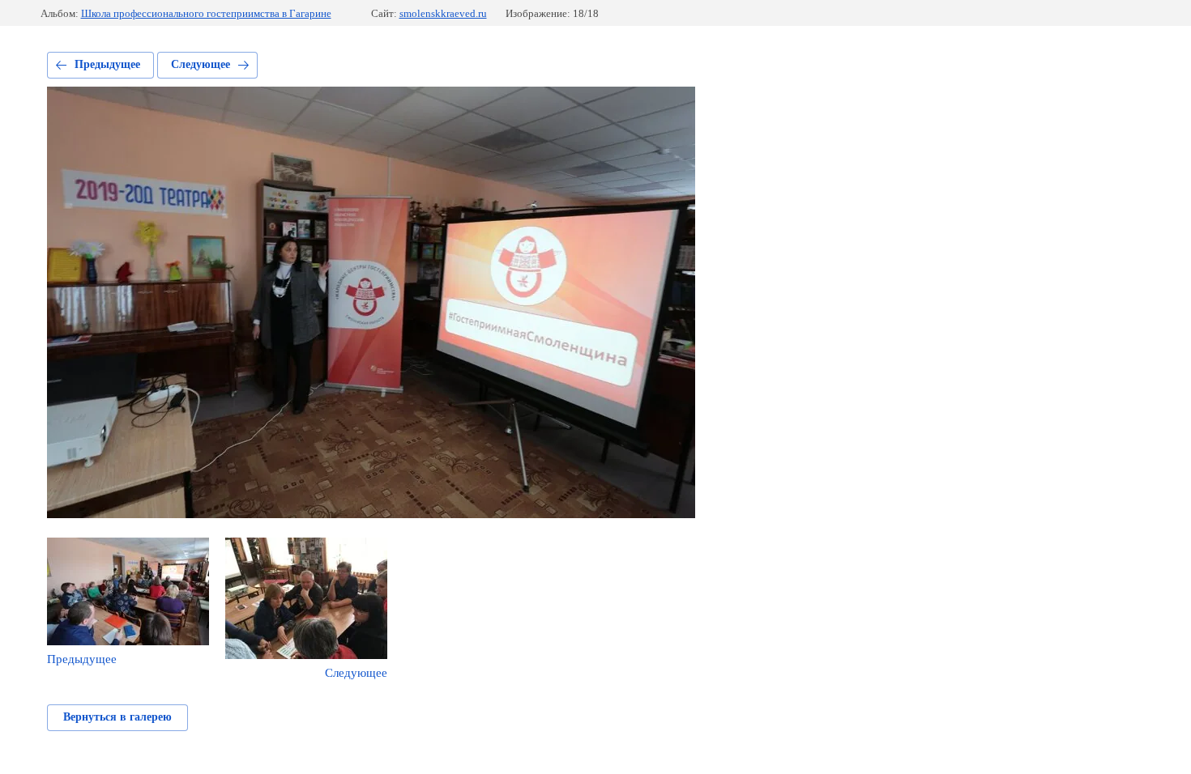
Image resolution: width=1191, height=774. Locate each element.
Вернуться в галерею (117, 717)
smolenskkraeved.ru (443, 13)
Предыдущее (107, 64)
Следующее (200, 64)
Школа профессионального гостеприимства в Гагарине (206, 13)
